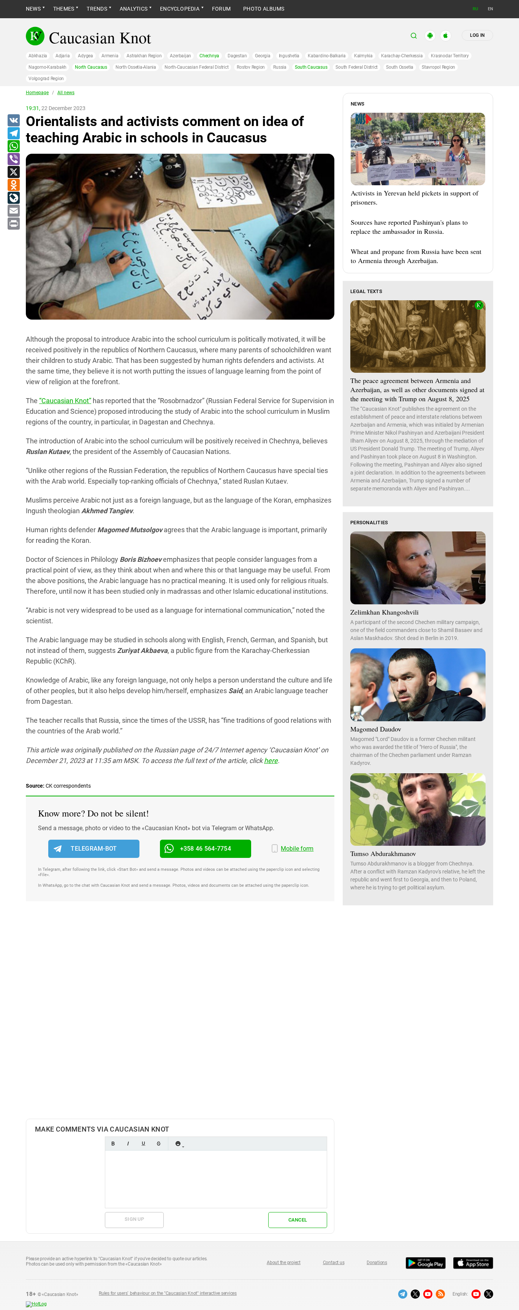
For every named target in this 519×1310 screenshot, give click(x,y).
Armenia (109, 55)
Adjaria (62, 55)
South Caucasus (311, 67)
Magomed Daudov (375, 728)
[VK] (13, 120)
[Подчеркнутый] (143, 1143)
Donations (377, 1262)
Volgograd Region (46, 78)
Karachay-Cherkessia (401, 55)
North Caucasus (91, 67)
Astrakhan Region (144, 55)
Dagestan (237, 55)
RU (475, 8)
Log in (477, 35)
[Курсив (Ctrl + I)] (128, 1143)
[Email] (13, 211)
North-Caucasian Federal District (196, 67)
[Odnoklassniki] (13, 185)
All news (65, 92)
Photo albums (263, 9)
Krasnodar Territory (449, 55)
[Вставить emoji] (177, 1143)
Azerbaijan (180, 55)
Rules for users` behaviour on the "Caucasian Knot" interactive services (168, 1293)
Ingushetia (289, 55)
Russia (279, 67)
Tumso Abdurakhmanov (383, 853)
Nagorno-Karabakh (47, 67)
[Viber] (13, 159)
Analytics (133, 9)
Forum (221, 9)
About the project (284, 1262)
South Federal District (356, 67)
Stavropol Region (438, 67)
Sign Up (134, 1219)
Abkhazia (37, 55)
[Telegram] (13, 133)
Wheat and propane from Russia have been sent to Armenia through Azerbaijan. (416, 256)
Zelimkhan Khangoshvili (384, 611)
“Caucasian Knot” (65, 401)
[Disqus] (180, 1018)
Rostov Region (251, 67)
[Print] (13, 224)
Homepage (37, 92)
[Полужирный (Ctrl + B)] (112, 1143)
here (271, 761)
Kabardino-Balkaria (327, 55)
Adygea (85, 55)
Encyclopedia (179, 9)
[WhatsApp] (13, 146)
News (33, 9)
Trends (97, 9)
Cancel (297, 1220)
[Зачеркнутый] (158, 1143)
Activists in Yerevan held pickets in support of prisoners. (414, 197)
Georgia (262, 55)
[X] (13, 172)
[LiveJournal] (13, 198)
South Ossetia (399, 67)
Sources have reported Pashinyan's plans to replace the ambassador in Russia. (409, 227)
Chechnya (209, 55)
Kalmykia (363, 55)
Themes (63, 9)
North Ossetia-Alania (136, 67)
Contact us (334, 1262)
